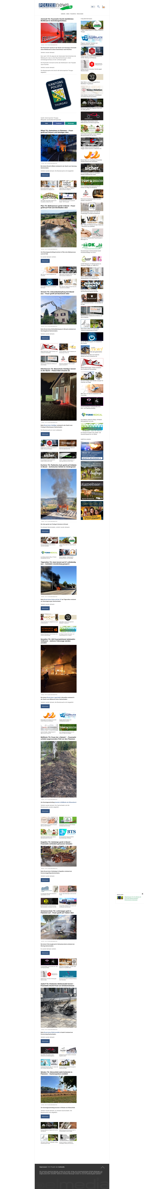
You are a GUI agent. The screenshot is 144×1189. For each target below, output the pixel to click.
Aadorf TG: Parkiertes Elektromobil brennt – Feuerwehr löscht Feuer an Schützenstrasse (57, 984)
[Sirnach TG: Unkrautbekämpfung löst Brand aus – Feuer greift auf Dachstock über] (59, 310)
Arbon (67, 13)
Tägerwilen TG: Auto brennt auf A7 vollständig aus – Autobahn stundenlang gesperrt (58, 563)
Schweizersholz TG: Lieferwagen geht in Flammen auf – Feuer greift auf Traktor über (57, 912)
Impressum (43, 1167)
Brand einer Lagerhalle (53, 697)
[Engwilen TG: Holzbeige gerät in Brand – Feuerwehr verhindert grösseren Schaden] (59, 856)
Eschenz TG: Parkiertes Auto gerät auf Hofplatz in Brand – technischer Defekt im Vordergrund (58, 466)
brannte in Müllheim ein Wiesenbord (65, 802)
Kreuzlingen (80, 13)
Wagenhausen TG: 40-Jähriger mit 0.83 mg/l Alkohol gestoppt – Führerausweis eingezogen (132, 898)
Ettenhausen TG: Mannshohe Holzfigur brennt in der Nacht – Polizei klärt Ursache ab (58, 369)
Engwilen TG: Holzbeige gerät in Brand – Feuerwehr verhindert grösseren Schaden (56, 843)
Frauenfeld (73, 13)
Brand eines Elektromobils (51, 1032)
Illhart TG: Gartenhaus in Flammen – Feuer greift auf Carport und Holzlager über (57, 131)
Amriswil (63, 13)
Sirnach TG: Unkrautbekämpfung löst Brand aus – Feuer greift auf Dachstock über (57, 292)
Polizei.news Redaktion (52, 44)
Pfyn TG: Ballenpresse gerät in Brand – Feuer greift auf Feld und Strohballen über (58, 206)
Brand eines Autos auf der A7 (52, 599)
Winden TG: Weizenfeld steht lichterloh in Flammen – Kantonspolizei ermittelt (56, 1073)
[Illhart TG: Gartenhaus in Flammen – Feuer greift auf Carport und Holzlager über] (59, 147)
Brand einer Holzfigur (50, 425)
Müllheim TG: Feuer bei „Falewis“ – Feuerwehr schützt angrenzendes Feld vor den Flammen (58, 738)
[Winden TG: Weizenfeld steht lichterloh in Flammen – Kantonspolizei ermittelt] (59, 1089)
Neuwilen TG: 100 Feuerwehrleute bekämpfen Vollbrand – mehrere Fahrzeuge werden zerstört (58, 641)
